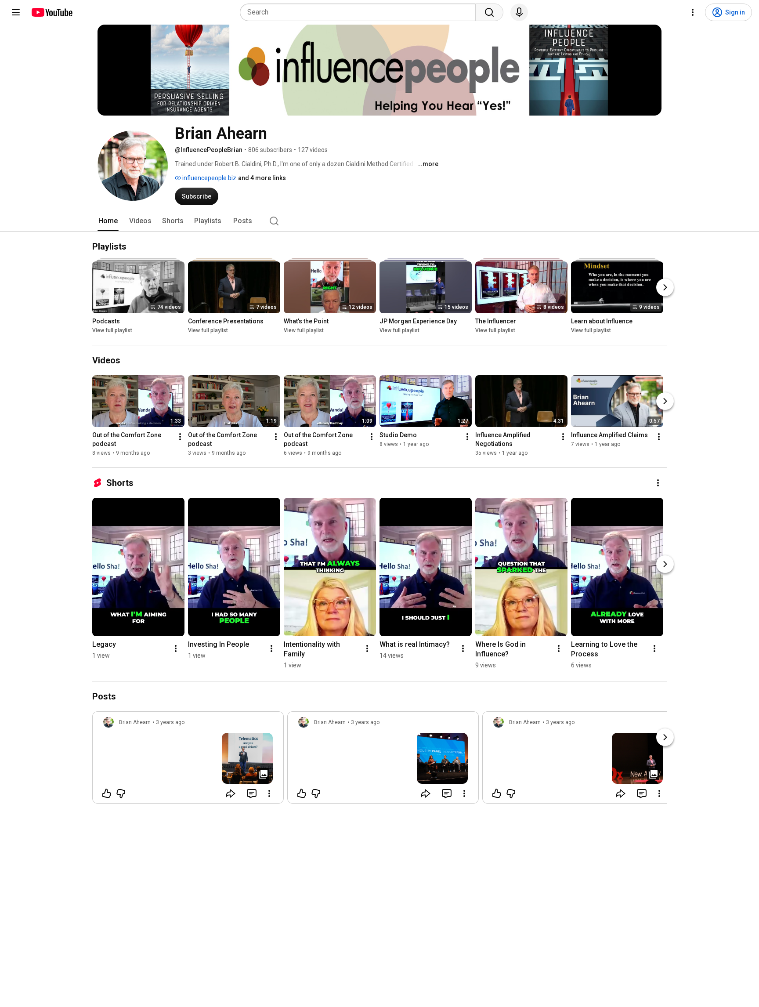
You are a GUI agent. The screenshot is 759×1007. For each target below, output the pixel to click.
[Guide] (16, 12)
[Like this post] (107, 793)
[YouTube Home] (52, 12)
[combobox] (360, 12)
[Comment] (251, 793)
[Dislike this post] (121, 793)
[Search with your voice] (519, 12)
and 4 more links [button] (262, 177)
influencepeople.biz (208, 177)
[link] (188, 760)
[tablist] (379, 221)
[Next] (665, 287)
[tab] (108, 221)
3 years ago (170, 722)
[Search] (489, 12)
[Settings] (692, 12)
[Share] (230, 793)
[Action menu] (269, 793)
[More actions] (180, 437)
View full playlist (112, 330)
